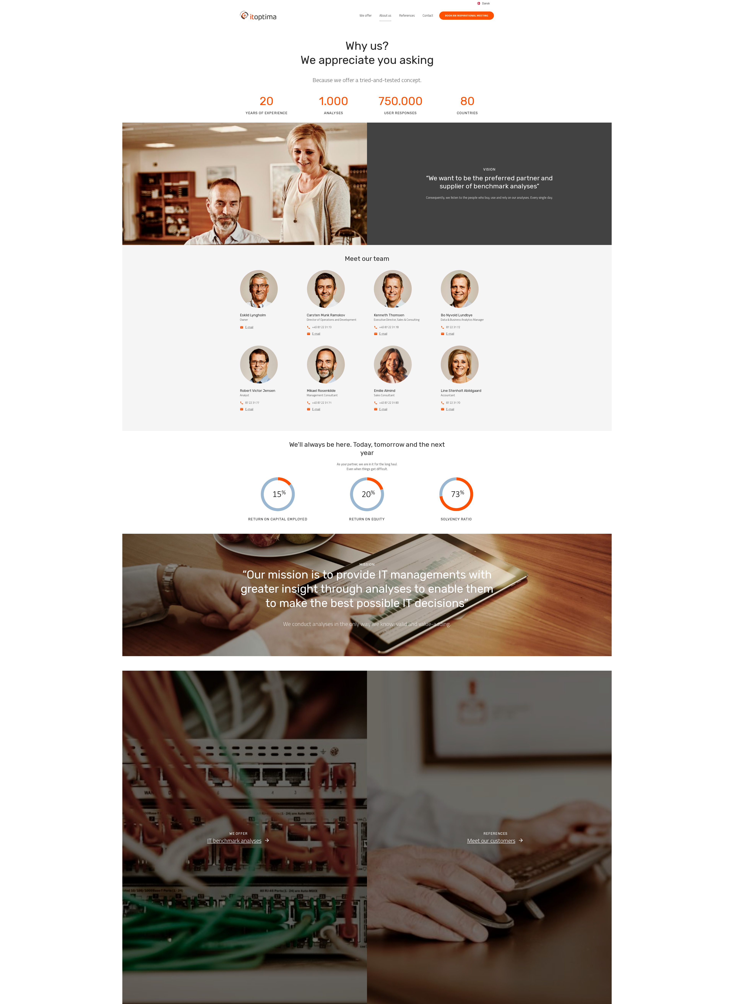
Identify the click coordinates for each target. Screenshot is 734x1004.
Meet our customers (491, 840)
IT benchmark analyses (234, 840)
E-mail (249, 327)
